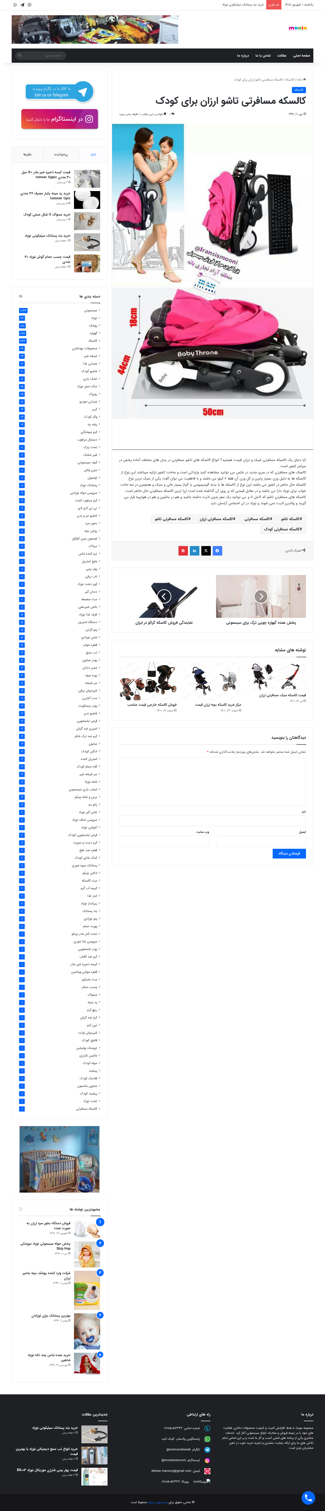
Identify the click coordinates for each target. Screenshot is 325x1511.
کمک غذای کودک (86, 857)
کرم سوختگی (89, 432)
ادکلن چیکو (90, 873)
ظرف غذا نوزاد (88, 614)
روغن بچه (90, 530)
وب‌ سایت (202, 832)
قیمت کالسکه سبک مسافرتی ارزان (282, 695)
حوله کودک (90, 1063)
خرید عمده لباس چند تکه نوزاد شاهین (49, 1358)
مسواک (92, 994)
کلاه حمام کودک (87, 766)
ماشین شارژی (88, 1055)
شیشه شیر (90, 356)
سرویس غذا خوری (85, 941)
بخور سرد (91, 523)
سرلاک (93, 546)
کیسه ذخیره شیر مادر (83, 964)
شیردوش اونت (87, 1032)
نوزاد (94, 318)
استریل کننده (89, 759)
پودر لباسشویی (87, 949)
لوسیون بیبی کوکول (84, 538)
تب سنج (91, 652)
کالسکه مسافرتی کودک (282, 529)
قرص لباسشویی (87, 721)
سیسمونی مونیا (158, 1502)
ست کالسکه (89, 880)
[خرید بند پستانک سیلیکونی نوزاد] (87, 242)
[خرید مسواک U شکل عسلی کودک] (87, 221)
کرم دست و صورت (85, 842)
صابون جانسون (87, 1086)
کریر (94, 409)
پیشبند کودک (88, 1093)
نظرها (27, 154)
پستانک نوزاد (88, 485)
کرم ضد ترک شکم (86, 736)
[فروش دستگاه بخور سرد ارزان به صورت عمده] (87, 1229)
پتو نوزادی (90, 918)
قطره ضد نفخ (88, 850)
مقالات (281, 55)
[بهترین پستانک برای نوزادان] (87, 1331)
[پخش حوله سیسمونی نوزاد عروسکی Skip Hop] (87, 1254)
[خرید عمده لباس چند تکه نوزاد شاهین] (87, 1364)
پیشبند (93, 1070)
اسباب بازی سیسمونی (83, 789)
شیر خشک (90, 454)
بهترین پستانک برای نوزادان (50, 1315)
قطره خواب (90, 645)
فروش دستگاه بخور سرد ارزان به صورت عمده (48, 1226)
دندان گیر (91, 591)
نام (304, 811)
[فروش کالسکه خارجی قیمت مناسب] (148, 681)
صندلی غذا (90, 363)
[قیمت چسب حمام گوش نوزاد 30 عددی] (87, 263)
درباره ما (243, 55)
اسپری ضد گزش (86, 728)
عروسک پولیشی (86, 1048)
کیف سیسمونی (87, 462)
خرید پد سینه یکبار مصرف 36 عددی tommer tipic (45, 196)
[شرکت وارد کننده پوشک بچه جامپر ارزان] (87, 1290)
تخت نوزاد (90, 1101)
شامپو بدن (90, 713)
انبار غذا (92, 895)
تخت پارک (90, 447)
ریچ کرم (92, 1009)
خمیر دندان (90, 667)
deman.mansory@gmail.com (171, 1471)
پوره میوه (91, 675)
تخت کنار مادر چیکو (84, 933)
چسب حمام (89, 987)
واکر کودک (90, 416)
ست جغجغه (89, 599)
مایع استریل (89, 561)
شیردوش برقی (87, 690)
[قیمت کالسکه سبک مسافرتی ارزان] (277, 676)
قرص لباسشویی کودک (82, 835)
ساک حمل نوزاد (87, 386)
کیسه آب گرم (89, 888)
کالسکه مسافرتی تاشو (171, 519)
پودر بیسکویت (87, 705)
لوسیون (92, 477)
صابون (93, 743)
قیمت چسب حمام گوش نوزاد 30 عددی (47, 259)
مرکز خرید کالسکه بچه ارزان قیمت (218, 704)
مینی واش (90, 470)
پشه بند (92, 424)
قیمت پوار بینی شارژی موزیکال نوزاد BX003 (47, 1470)
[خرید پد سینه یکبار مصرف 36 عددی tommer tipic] (87, 200)
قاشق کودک (89, 1040)
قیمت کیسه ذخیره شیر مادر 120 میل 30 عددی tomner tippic (45, 175)
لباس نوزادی (89, 637)
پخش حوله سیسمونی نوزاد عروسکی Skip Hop (45, 1246)
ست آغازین (89, 698)
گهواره (93, 333)
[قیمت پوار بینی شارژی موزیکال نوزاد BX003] (94, 1477)
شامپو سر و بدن (87, 515)
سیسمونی (90, 310)
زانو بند (92, 804)
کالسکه (290, 79)
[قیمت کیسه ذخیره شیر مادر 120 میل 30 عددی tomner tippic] (87, 179)
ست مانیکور (89, 979)
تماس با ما (263, 55)
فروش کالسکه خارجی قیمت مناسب (152, 704)
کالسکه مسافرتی (257, 519)
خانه (300, 79)
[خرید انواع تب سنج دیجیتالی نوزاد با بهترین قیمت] (94, 1455)
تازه (93, 154)
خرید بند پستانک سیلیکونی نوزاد (47, 235)
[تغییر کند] (297, 28)
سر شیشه (91, 683)
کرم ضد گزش (88, 1017)
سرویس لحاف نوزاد (84, 819)
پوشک (93, 325)
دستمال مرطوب (87, 439)
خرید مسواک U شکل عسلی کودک (46, 214)
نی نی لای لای (87, 508)
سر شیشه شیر (88, 774)
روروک (93, 394)
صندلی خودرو (88, 401)
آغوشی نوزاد (89, 827)
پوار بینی (91, 568)
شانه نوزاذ (90, 781)
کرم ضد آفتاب (88, 956)
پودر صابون (89, 660)
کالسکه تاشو (290, 519)
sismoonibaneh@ (179, 1449)
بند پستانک (89, 911)
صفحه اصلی (301, 55)
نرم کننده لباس (88, 553)
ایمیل (302, 832)
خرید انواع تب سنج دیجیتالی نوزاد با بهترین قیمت (47, 1451)
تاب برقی (91, 576)
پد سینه (92, 1002)
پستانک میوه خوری (84, 865)
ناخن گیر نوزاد (88, 812)
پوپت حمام (90, 926)
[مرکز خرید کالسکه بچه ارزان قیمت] (212, 681)
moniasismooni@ (174, 1460)
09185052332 (173, 1428)
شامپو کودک (89, 371)
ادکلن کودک (89, 751)
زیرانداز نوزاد (89, 903)
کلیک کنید (168, 1439)
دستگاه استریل (87, 622)
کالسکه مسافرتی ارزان (216, 519)
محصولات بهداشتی (84, 348)
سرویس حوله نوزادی (83, 492)
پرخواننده (61, 154)
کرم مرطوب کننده (86, 500)
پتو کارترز (91, 629)
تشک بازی (90, 378)
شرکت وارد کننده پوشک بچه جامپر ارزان (46, 1276)
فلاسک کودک (88, 1078)
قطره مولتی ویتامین (84, 971)
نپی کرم (92, 1025)
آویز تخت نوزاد (87, 584)
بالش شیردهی (87, 606)
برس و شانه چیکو (86, 797)
